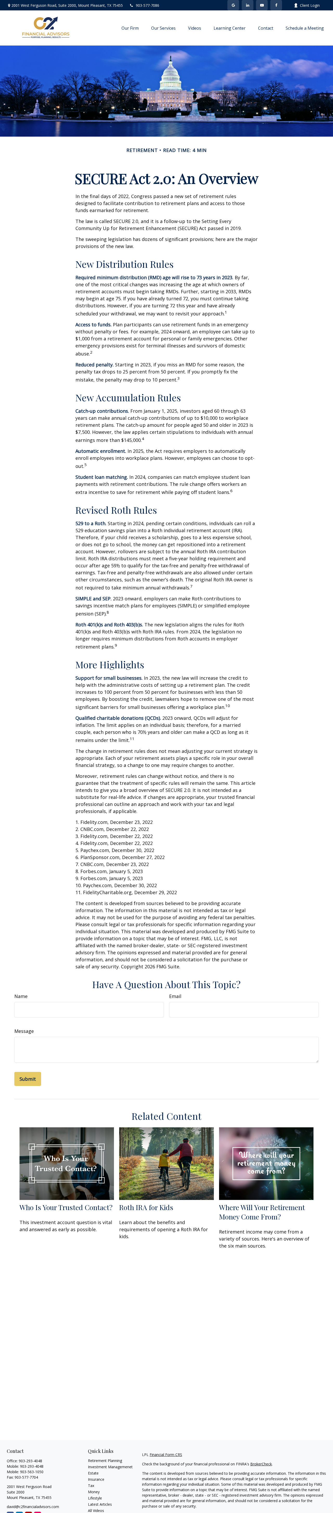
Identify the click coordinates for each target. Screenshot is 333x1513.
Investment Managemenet (110, 1466)
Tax (91, 1485)
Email (175, 996)
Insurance (96, 1479)
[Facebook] (276, 5)
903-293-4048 (30, 1460)
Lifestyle (95, 1498)
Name (21, 996)
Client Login (310, 5)
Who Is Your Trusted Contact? (66, 1207)
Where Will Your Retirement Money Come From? (262, 1212)
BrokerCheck (261, 1463)
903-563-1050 (31, 1471)
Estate (93, 1473)
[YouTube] (262, 5)
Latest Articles (100, 1504)
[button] (130, 28)
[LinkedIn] (247, 5)
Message (24, 1031)
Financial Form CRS (166, 1454)
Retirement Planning (105, 1460)
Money (94, 1491)
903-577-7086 (147, 5)
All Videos (96, 1510)
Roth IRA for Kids (146, 1207)
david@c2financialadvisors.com (33, 1506)
